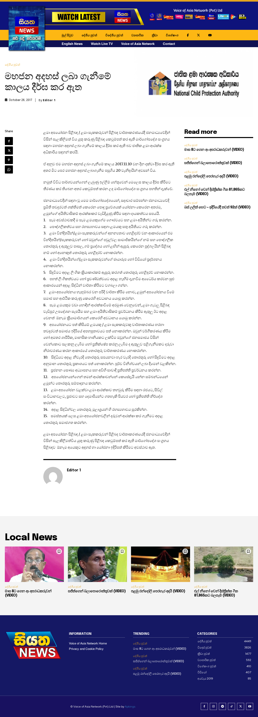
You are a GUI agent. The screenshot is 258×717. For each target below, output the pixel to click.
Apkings (130, 706)
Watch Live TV (102, 43)
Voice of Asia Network (138, 43)
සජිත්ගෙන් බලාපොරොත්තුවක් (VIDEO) (213, 163)
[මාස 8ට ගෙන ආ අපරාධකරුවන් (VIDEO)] (34, 564)
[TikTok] (231, 706)
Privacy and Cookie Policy (86, 648)
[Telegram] (222, 706)
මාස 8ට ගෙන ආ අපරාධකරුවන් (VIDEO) (214, 150)
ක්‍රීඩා (155, 35)
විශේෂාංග (172, 35)
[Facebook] (9, 141)
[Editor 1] (53, 476)
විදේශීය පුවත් (114, 35)
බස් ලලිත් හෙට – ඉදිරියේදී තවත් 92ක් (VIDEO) (217, 207)
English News (72, 43)
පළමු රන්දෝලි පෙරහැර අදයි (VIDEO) (211, 176)
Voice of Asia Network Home (88, 643)
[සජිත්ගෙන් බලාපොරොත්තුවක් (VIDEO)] (97, 564)
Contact (169, 43)
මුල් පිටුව (67, 35)
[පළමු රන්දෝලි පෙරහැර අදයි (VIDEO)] (160, 564)
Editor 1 (49, 100)
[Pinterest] (9, 160)
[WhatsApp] (9, 169)
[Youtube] (249, 706)
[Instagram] (213, 706)
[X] (9, 151)
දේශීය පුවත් (89, 35)
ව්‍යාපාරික (137, 35)
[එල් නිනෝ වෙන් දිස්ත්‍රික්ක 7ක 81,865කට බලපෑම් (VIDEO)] (223, 564)
